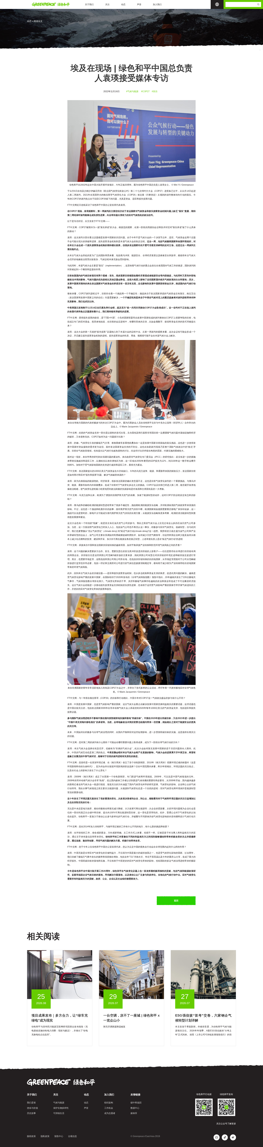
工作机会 (108, 1108)
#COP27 (145, 91)
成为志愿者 (109, 1113)
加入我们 (157, 4)
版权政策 (31, 1136)
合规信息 (72, 1136)
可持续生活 (58, 1113)
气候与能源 (58, 1102)
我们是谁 (31, 1102)
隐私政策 (45, 1136)
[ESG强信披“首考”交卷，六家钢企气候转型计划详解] (203, 974)
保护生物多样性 (61, 1108)
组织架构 (108, 1102)
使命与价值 (32, 1108)
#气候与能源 (132, 91)
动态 (123, 4)
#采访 (154, 91)
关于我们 (89, 4)
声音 (139, 4)
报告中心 (58, 1136)
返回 (176, 900)
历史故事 (31, 1113)
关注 (107, 4)
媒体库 (134, 1113)
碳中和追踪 (136, 1102)
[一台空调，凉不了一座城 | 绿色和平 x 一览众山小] (131, 974)
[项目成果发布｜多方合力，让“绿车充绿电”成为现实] (59, 974)
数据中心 (135, 1108)
